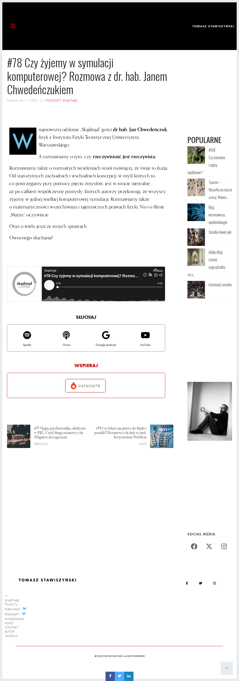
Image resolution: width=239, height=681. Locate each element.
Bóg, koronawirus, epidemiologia (218, 214)
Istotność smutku (220, 284)
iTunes (66, 345)
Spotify (27, 345)
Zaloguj (11, 636)
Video (9, 623)
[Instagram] (224, 546)
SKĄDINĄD (70, 100)
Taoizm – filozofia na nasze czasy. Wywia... (220, 189)
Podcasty (12, 614)
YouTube (145, 345)
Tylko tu (11, 604)
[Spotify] (27, 335)
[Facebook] (194, 546)
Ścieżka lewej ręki (220, 232)
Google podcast (106, 345)
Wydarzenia (14, 619)
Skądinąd (12, 600)
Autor (9, 631)
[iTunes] (66, 335)
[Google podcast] (106, 335)
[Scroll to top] (227, 668)
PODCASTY (53, 100)
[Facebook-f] (187, 583)
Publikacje (12, 609)
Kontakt (11, 627)
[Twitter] (209, 546)
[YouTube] (145, 335)
